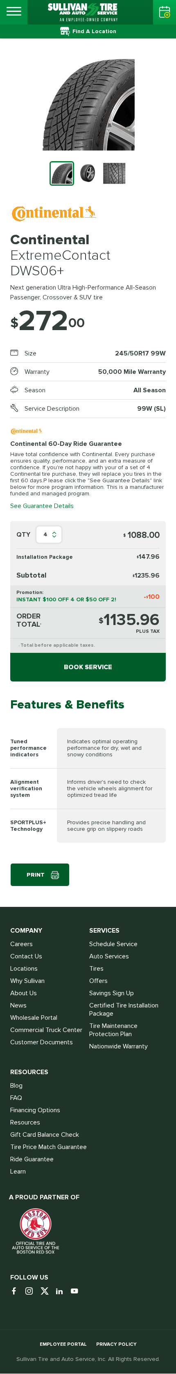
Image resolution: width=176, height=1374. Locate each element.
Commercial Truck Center (46, 1030)
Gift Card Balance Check (44, 1135)
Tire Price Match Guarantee (48, 1147)
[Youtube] (77, 1291)
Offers (98, 981)
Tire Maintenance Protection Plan (113, 1030)
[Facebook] (17, 1291)
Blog (16, 1086)
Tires (96, 969)
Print (36, 874)
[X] (47, 1291)
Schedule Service (113, 944)
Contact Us (26, 956)
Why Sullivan (27, 981)
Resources (25, 1122)
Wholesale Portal (33, 1018)
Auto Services (109, 956)
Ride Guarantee (32, 1159)
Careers (21, 944)
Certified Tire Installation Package (123, 1009)
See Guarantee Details (42, 506)
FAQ (16, 1098)
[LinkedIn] (62, 1291)
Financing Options (35, 1110)
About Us (23, 993)
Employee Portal (63, 1344)
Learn (18, 1171)
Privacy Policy (116, 1344)
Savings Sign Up (111, 993)
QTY (23, 535)
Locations (24, 969)
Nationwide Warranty (118, 1046)
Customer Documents (41, 1042)
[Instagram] (32, 1291)
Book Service (88, 667)
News (18, 1005)
